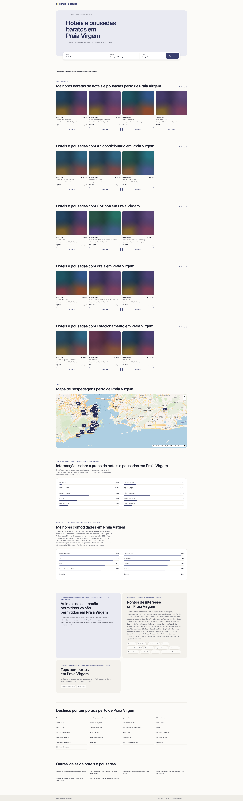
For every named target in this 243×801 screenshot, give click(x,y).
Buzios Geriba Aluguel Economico (99, 119)
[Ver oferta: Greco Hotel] (105, 343)
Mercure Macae (127, 300)
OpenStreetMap (179, 446)
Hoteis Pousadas (68, 4)
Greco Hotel (93, 360)
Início (67, 14)
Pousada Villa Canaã (95, 179)
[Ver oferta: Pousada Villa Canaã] (105, 163)
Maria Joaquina (94, 732)
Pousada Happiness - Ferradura (66, 360)
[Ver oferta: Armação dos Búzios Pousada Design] (138, 223)
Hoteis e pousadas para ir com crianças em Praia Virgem (170, 772)
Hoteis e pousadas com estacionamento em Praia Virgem (69, 779)
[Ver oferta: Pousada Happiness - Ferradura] (71, 343)
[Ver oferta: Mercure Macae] (138, 283)
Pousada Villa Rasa (62, 300)
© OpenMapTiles (165, 446)
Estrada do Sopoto (129, 723)
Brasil (72, 14)
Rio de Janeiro (80, 14)
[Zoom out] (184, 399)
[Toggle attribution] (185, 446)
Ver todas (183, 87)
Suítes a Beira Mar (128, 119)
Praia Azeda (127, 732)
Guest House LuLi (161, 119)
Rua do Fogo (160, 742)
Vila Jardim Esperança (63, 732)
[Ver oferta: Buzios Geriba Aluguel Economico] (105, 103)
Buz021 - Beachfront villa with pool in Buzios (103, 240)
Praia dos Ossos (161, 737)
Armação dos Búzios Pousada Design (134, 240)
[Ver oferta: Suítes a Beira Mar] (138, 103)
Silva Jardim (160, 723)
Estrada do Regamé (96, 723)
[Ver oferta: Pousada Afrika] (71, 223)
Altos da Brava (60, 727)
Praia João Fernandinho (63, 742)
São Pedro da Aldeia (62, 747)
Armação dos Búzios (96, 727)
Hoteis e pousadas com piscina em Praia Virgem (71, 771)
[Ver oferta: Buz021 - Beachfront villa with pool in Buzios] (105, 223)
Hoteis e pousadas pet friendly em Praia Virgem (104, 778)
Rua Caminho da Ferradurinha (132, 727)
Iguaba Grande (127, 718)
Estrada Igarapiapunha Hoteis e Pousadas (103, 718)
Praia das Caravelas (162, 732)
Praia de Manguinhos (96, 737)
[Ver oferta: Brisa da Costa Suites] (138, 163)
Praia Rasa (93, 742)
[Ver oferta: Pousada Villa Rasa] (71, 283)
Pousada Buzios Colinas (63, 119)
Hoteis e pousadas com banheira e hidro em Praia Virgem (103, 772)
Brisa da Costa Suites (129, 179)
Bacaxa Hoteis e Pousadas (64, 718)
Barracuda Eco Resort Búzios (65, 179)
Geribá (158, 727)
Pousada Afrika (60, 240)
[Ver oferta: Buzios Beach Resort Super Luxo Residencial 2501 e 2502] (105, 283)
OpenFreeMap (157, 446)
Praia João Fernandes (62, 737)
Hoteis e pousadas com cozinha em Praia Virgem (136, 772)
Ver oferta (72, 129)
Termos (167, 798)
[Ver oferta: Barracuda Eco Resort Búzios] (71, 163)
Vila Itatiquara (160, 718)
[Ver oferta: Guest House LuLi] (171, 103)
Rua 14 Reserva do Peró (130, 742)
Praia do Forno (127, 737)
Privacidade (160, 798)
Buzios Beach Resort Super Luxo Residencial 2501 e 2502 (107, 300)
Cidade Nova (60, 723)
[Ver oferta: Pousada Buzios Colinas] (71, 103)
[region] (121, 421)
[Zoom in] (184, 396)
